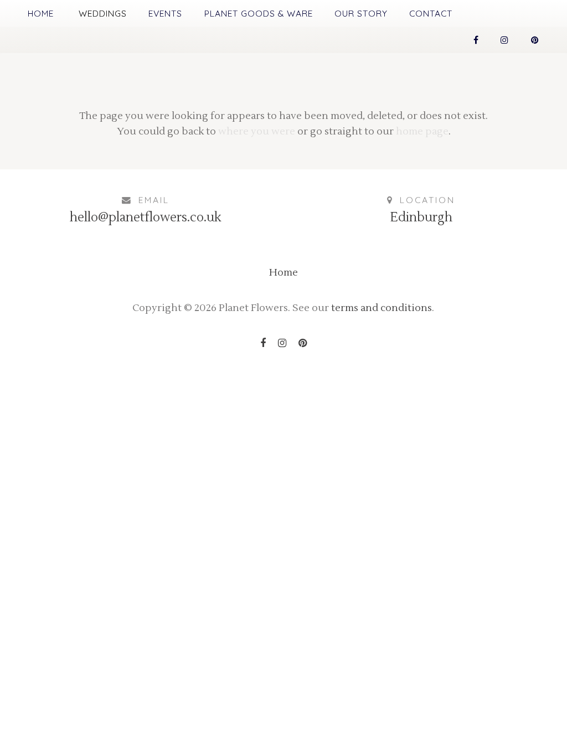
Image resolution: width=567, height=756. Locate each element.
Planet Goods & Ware (258, 13)
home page (422, 131)
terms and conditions (381, 308)
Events (165, 13)
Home (41, 13)
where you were (256, 131)
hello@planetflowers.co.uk (145, 217)
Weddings (103, 13)
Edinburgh (421, 217)
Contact (430, 13)
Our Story (361, 13)
